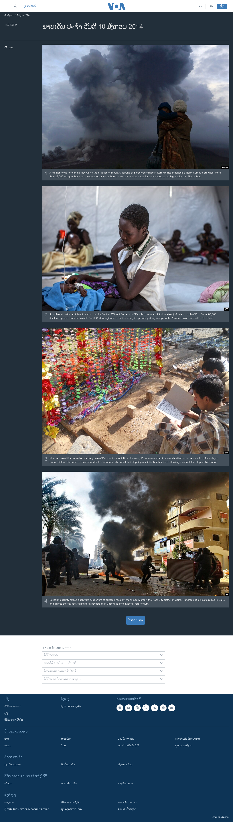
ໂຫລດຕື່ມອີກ (135, 620)
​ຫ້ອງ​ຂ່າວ (9, 802)
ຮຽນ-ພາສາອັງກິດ (183, 745)
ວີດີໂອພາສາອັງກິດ (13, 720)
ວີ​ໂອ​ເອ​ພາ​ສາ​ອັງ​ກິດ (70, 802)
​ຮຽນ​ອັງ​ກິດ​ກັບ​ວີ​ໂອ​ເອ (71, 809)
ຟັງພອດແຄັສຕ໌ (125, 764)
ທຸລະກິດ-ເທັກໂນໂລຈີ (128, 745)
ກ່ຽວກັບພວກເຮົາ (12, 764)
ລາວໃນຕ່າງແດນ (126, 739)
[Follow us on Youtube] (128, 707)
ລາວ (6, 739)
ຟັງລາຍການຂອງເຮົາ (70, 706)
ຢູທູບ (6, 713)
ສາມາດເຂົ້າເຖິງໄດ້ (127, 809)
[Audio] (200, 6)
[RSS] (154, 707)
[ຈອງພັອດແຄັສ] (171, 707)
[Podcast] (163, 707)
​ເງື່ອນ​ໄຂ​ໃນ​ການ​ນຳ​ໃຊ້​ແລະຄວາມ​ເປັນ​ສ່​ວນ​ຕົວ (26, 809)
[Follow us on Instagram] (137, 707)
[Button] (9, 48)
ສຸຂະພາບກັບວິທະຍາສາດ (187, 739)
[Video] (211, 6)
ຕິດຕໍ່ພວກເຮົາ (68, 764)
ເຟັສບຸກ (8, 783)
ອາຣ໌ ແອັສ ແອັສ (69, 783)
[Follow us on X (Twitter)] (145, 707)
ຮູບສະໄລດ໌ (29, 6)
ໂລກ (63, 745)
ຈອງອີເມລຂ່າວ (125, 783)
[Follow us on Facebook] (119, 707)
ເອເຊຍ (7, 745)
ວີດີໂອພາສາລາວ (12, 706)
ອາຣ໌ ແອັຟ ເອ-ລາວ (127, 802)
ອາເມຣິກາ (66, 739)
